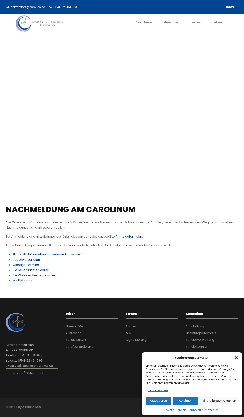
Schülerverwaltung (200, 340)
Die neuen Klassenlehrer (30, 270)
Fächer (131, 326)
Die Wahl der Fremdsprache (33, 275)
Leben (217, 22)
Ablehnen (186, 401)
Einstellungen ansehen (219, 401)
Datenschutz (195, 409)
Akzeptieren (158, 401)
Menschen (171, 22)
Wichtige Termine (25, 265)
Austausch (73, 333)
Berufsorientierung (80, 346)
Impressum (211, 409)
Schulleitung (195, 326)
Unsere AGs (74, 326)
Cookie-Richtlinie (176, 409)
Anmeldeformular (129, 236)
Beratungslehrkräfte (201, 333)
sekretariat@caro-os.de (35, 366)
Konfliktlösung (22, 280)
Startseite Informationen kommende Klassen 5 (47, 254)
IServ (230, 7)
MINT (129, 333)
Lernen (196, 22)
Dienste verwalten (158, 390)
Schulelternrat (197, 346)
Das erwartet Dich (26, 260)
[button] (236, 358)
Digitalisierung (136, 340)
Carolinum (144, 22)
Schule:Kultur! (76, 340)
